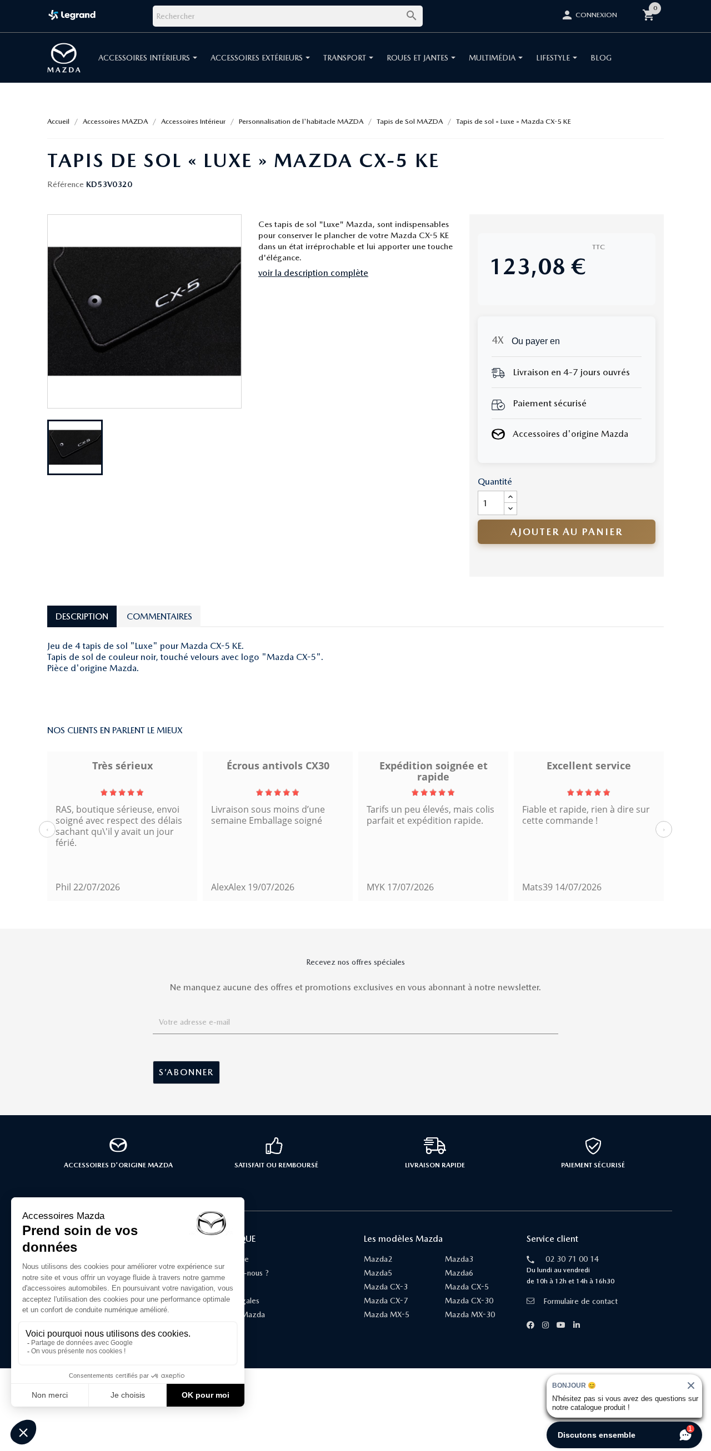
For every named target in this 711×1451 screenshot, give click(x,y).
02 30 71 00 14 (572, 1258)
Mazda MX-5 (386, 1314)
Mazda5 (378, 1272)
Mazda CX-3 (386, 1286)
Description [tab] (82, 616)
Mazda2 (378, 1258)
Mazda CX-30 (469, 1300)
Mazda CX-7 (386, 1300)
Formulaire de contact (580, 1301)
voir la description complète (313, 273)
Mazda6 (459, 1272)
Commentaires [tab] (159, 616)
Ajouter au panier (566, 531)
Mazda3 (459, 1258)
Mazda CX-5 (467, 1286)
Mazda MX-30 (470, 1314)
